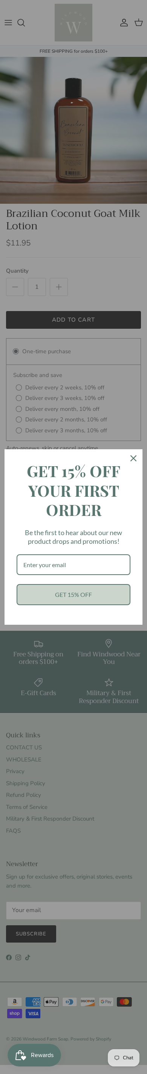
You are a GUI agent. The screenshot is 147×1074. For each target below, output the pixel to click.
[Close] (133, 458)
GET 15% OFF (73, 594)
